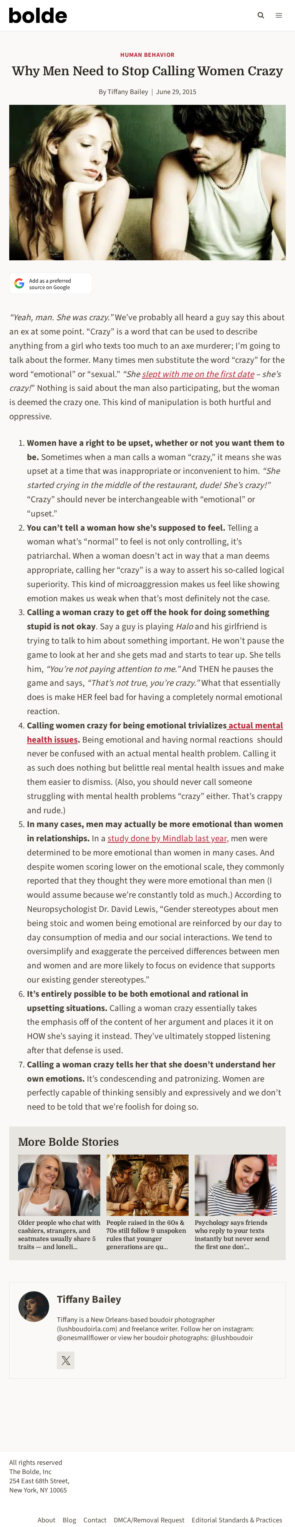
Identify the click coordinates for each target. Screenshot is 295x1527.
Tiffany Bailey (128, 92)
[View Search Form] (261, 15)
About (46, 1520)
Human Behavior (147, 55)
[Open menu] (279, 15)
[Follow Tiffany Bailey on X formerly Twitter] (66, 1360)
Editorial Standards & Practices (237, 1520)
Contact (94, 1520)
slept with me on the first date (198, 374)
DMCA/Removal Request (149, 1520)
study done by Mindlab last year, (168, 838)
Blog (69, 1520)
